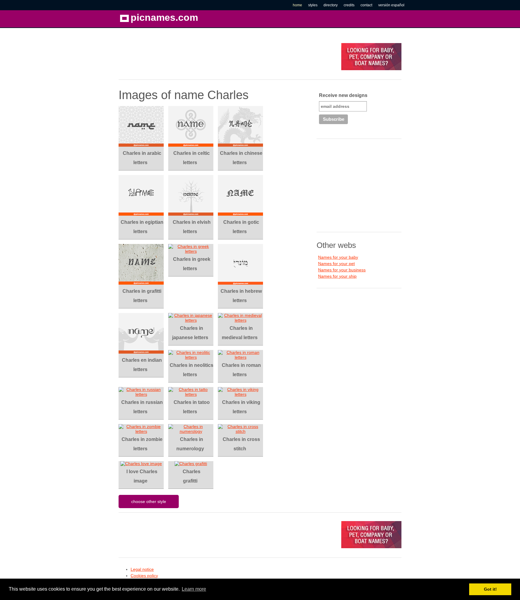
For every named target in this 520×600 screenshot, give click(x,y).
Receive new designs (343, 95)
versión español (391, 5)
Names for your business (342, 269)
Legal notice (142, 569)
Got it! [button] (490, 589)
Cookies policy (144, 575)
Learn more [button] (194, 589)
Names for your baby (338, 257)
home (297, 5)
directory (330, 5)
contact (366, 5)
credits (349, 5)
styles (312, 5)
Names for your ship (337, 276)
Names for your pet (336, 263)
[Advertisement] (228, 56)
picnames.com (164, 17)
